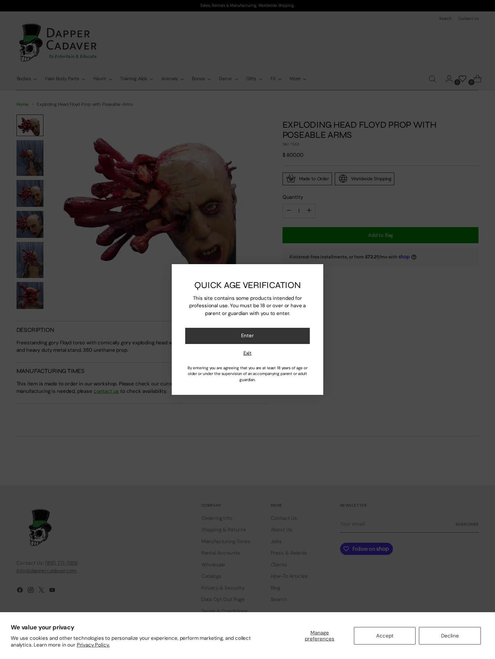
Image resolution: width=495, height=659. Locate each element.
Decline (450, 635)
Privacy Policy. (93, 644)
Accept (385, 635)
